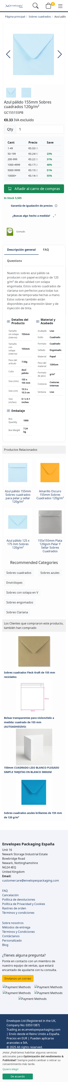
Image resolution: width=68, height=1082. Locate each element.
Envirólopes (14, 583)
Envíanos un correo (18, 978)
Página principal (15, 16)
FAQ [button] (46, 250)
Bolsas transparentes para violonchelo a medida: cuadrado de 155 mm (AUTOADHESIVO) (29, 722)
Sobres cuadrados (40, 16)
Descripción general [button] (21, 250)
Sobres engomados (19, 602)
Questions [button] (14, 261)
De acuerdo (18, 1076)
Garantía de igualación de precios (32, 205)
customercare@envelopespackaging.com (30, 880)
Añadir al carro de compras (37, 188)
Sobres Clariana (17, 612)
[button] (60, 6)
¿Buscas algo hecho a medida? (31, 215)
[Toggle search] (35, 5)
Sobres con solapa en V (22, 592)
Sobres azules (49, 573)
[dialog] (34, 1065)
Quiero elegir (11, 1069)
